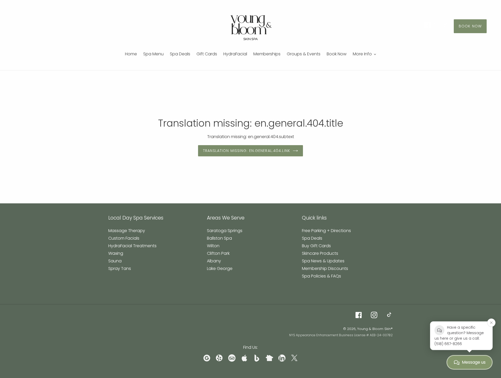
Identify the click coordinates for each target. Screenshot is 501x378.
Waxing (115, 253)
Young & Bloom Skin (374, 328)
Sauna (115, 261)
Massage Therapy (126, 231)
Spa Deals (312, 238)
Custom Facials (123, 238)
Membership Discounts (325, 268)
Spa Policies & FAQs (321, 276)
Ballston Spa (219, 238)
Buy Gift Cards (316, 246)
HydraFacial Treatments (132, 246)
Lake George (219, 268)
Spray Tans (119, 268)
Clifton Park (218, 253)
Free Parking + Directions (326, 231)
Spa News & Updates (323, 261)
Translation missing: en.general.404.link (246, 150)
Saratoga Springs (224, 231)
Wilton (213, 246)
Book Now (470, 26)
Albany (214, 261)
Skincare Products (320, 253)
